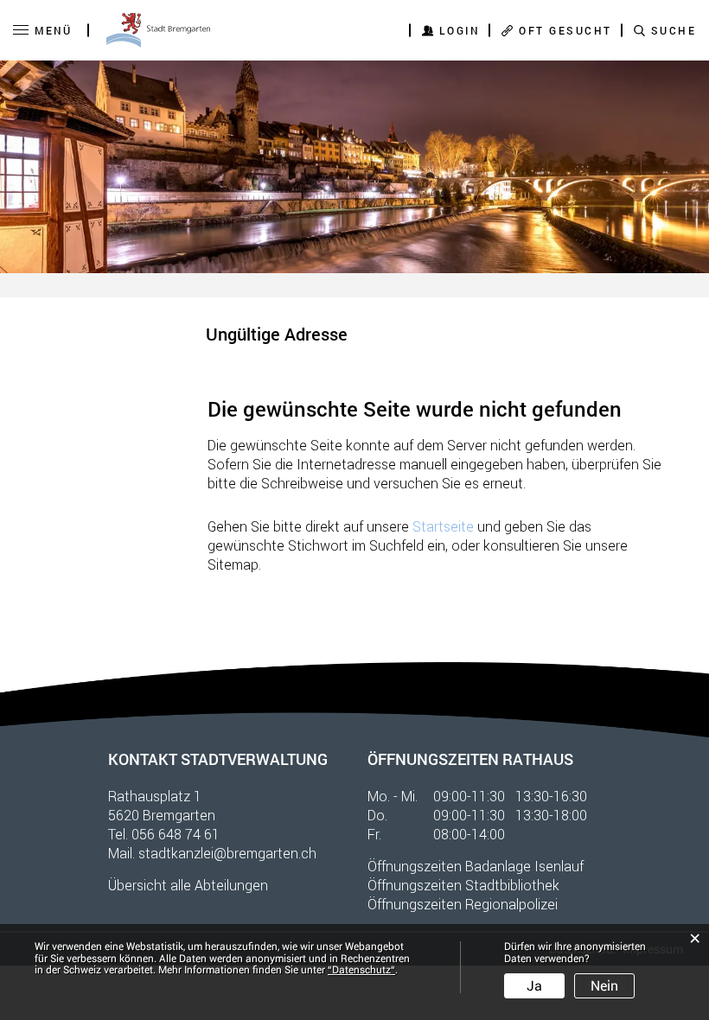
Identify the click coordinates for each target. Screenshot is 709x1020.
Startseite (443, 526)
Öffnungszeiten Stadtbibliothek (463, 885)
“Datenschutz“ (361, 970)
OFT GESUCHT (565, 30)
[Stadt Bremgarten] (158, 30)
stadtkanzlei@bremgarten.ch (227, 853)
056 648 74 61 (175, 834)
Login (460, 30)
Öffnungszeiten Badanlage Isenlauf (475, 866)
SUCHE (674, 30)
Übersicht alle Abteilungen (188, 885)
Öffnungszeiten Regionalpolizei (462, 904)
